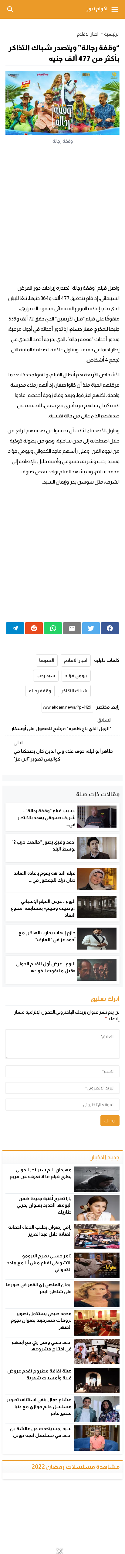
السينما (46, 660)
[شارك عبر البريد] (72, 628)
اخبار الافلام (88, 34)
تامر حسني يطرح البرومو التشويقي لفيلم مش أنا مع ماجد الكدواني (39, 1262)
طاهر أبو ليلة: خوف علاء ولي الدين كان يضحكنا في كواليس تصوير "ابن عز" (63, 750)
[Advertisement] (62, 216)
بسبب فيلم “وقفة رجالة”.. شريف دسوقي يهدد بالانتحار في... (47, 817)
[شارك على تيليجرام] (15, 628)
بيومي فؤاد (76, 675)
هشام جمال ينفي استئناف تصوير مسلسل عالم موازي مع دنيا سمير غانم (39, 1406)
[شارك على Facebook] (110, 628)
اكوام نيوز (96, 8)
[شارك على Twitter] (91, 628)
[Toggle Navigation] (116, 9)
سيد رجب (45, 675)
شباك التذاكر (74, 690)
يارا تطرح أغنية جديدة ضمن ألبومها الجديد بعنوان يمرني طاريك (44, 1205)
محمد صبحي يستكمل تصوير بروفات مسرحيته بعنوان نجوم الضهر (41, 1320)
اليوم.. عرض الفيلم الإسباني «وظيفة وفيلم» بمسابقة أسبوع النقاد (43, 908)
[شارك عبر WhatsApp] (53, 628)
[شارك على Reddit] (34, 628)
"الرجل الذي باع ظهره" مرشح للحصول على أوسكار (61, 724)
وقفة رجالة (40, 690)
